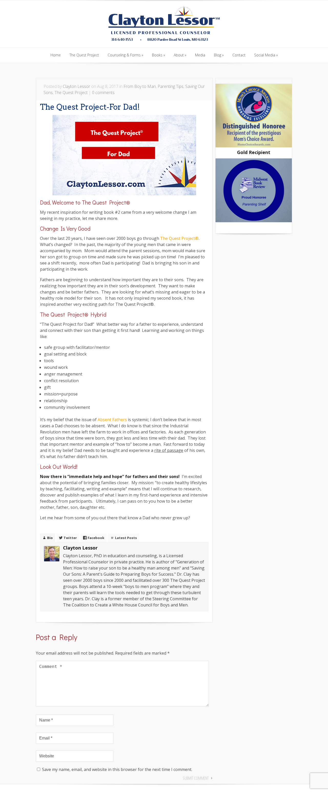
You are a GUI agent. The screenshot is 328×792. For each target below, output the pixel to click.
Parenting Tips (170, 86)
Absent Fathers (113, 419)
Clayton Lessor (76, 86)
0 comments (103, 92)
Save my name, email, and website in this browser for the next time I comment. (117, 769)
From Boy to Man (140, 86)
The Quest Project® (179, 238)
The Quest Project (71, 92)
